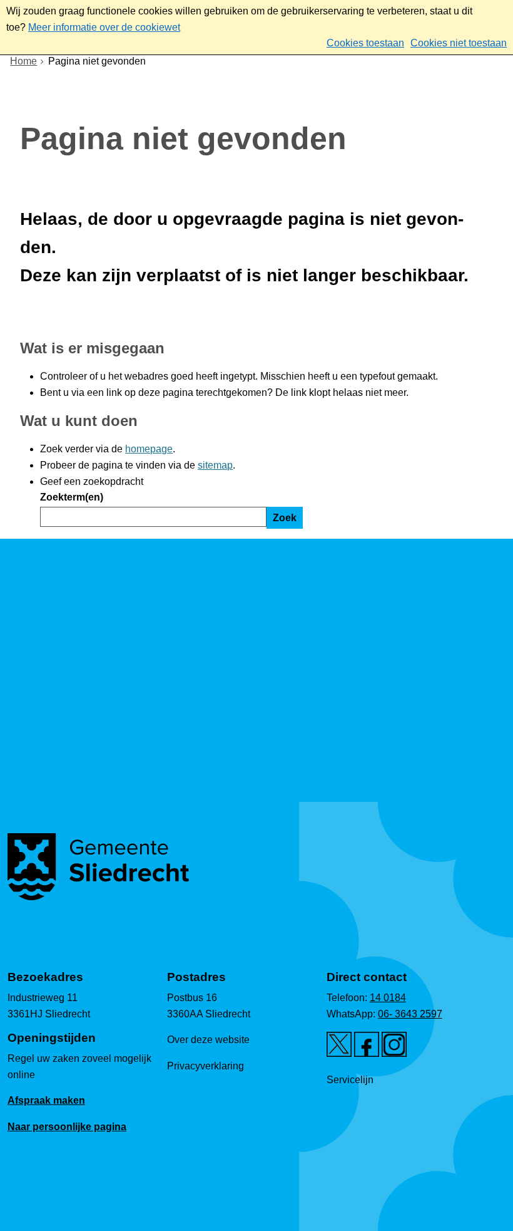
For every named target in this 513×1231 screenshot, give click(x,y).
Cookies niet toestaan (458, 43)
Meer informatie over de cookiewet (104, 27)
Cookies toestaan (365, 43)
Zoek (285, 517)
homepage (149, 449)
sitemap (215, 465)
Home (23, 61)
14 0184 (388, 997)
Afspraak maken (46, 1100)
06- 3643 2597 (410, 1014)
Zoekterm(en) (71, 497)
